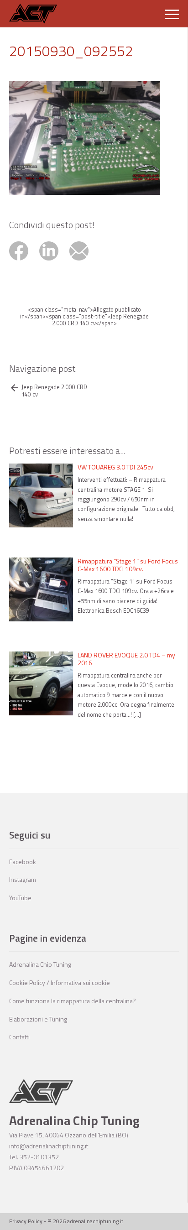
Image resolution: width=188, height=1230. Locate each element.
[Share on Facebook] (24, 261)
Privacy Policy (25, 1221)
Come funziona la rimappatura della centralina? (72, 1001)
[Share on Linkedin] (54, 261)
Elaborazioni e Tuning (38, 1019)
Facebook (22, 861)
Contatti (19, 1037)
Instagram (22, 879)
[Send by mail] (83, 261)
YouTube (20, 897)
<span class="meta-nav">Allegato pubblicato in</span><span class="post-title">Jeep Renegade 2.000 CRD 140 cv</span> (84, 316)
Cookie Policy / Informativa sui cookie (59, 982)
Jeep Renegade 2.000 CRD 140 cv (54, 390)
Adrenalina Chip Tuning (40, 964)
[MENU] (172, 14)
